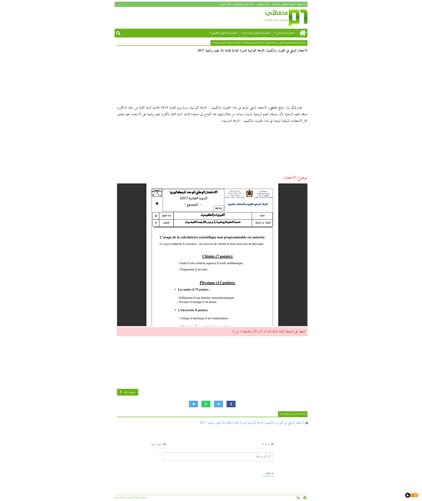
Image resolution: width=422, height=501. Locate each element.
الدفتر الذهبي (225, 4)
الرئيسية (302, 42)
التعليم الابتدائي (286, 33)
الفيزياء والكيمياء (219, 42)
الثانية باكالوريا (271, 42)
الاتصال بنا (276, 4)
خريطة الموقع (289, 4)
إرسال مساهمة (263, 4)
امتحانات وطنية (234, 42)
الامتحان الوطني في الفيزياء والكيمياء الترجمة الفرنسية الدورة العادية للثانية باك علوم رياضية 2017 (252, 423)
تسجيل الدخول (157, 444)
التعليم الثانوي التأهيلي (224, 33)
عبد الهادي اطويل (121, 497)
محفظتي (276, 18)
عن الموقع (302, 4)
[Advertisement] (212, 80)
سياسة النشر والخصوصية (244, 4)
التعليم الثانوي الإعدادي (257, 33)
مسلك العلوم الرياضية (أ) (253, 42)
